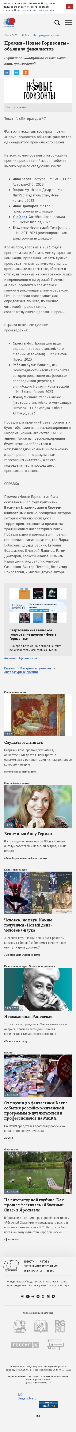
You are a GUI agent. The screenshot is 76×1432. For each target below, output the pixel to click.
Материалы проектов (36, 668)
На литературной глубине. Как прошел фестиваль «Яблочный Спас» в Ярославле (34, 1205)
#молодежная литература (20, 771)
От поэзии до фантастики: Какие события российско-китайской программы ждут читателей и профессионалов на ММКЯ (36, 1110)
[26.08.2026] (38, 1056)
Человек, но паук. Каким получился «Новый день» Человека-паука (28, 925)
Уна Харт (20, 216)
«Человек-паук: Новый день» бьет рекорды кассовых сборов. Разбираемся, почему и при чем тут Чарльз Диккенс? (35, 942)
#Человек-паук (31, 954)
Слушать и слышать (23, 742)
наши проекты (32, 1271)
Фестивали (11, 1149)
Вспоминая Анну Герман (28, 833)
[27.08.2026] (38, 970)
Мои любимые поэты (16, 783)
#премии (10, 658)
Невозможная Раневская (28, 1016)
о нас (50, 1271)
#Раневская (11, 1041)
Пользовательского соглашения (34, 10)
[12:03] (38, 787)
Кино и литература (15, 869)
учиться (52, 1266)
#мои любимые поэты (34, 858)
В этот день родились (42, 966)
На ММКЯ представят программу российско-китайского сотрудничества (35, 1128)
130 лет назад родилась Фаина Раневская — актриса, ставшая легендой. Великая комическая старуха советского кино (35, 1029)
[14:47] (38, 696)
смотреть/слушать (35, 1266)
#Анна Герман (12, 858)
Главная (9, 668)
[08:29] (38, 873)
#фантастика (29, 658)
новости (28, 1261)
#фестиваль (11, 1239)
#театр (23, 1041)
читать (44, 1261)
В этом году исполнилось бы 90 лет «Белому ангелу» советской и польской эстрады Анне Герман (35, 846)
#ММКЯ (8, 1138)
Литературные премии (46, 35)
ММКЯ (8, 1052)
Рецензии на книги (15, 692)
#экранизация (12, 954)
